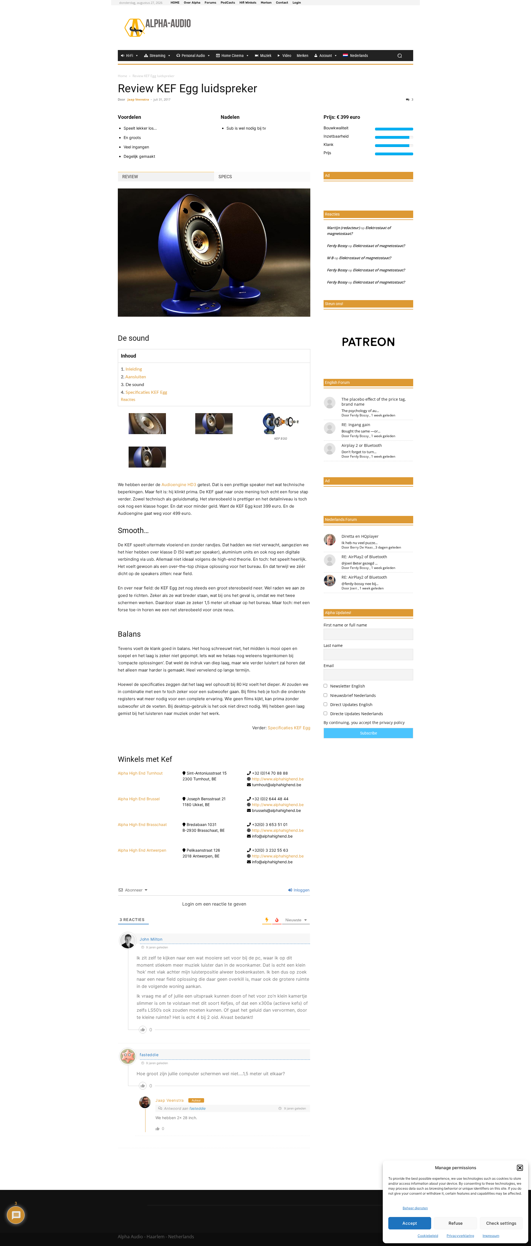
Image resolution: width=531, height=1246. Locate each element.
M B (330, 257)
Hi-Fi (129, 55)
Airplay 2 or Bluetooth (362, 445)
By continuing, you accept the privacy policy (364, 722)
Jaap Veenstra (138, 99)
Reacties (128, 400)
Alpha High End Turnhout (140, 773)
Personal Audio (193, 55)
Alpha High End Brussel (139, 798)
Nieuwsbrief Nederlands (352, 695)
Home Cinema (233, 55)
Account (325, 55)
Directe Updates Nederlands (356, 713)
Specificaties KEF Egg (146, 392)
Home (122, 76)
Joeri (353, 588)
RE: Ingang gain (356, 424)
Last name (333, 645)
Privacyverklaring (460, 1236)
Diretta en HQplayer (360, 536)
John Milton (151, 939)
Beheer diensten (415, 1208)
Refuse (456, 1223)
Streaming (157, 55)
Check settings (501, 1223)
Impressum (491, 1236)
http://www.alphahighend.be (278, 779)
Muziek (265, 55)
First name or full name (345, 625)
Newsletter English (347, 686)
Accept (409, 1223)
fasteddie (149, 1054)
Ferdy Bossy (337, 245)
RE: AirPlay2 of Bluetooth (364, 556)
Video (286, 55)
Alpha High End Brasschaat (142, 824)
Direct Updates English (351, 704)
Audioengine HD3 (179, 484)
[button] (520, 1168)
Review (130, 176)
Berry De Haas (361, 547)
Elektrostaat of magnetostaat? (379, 245)
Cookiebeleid (428, 1236)
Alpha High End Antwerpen (142, 850)
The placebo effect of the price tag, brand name (374, 402)
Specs (225, 176)
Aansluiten (135, 377)
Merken (302, 55)
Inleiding (134, 369)
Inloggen (301, 890)
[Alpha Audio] (157, 28)
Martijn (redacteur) (343, 227)
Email (329, 665)
